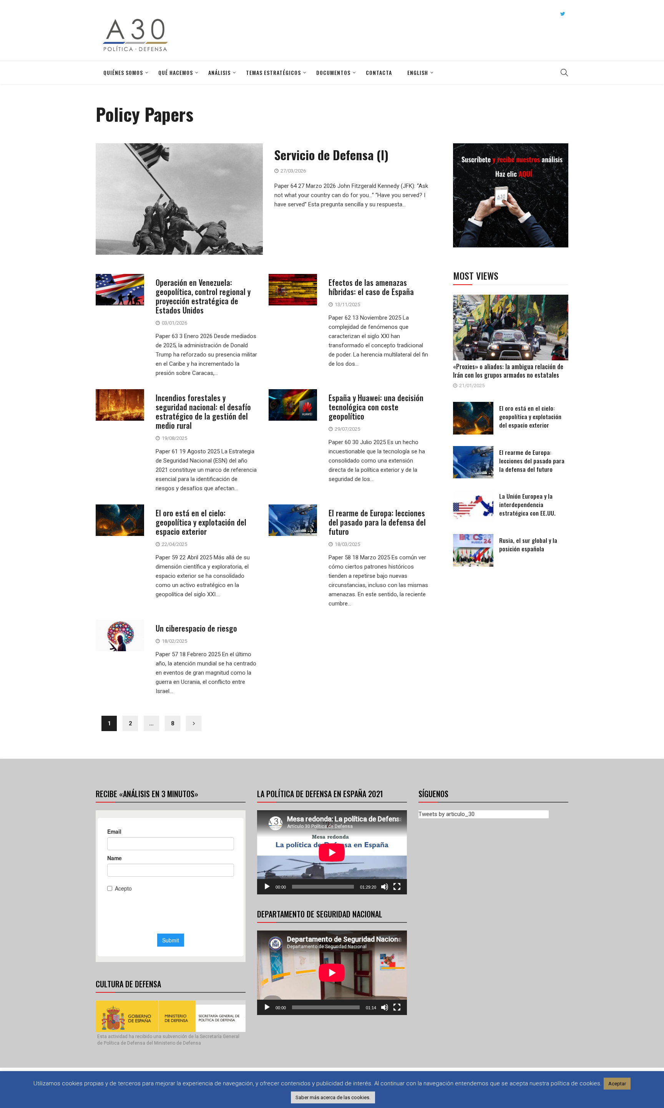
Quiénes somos (123, 72)
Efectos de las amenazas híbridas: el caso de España (371, 287)
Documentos (333, 72)
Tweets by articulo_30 (446, 814)
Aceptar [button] (617, 1083)
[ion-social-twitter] (562, 14)
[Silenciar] (384, 887)
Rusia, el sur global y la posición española (528, 544)
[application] (332, 852)
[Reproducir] (267, 887)
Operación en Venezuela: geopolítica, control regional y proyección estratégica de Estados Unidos (203, 296)
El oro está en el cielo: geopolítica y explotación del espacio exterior (201, 522)
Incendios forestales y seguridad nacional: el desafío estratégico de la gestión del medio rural (203, 411)
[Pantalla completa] (397, 887)
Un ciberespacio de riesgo (196, 628)
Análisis (219, 72)
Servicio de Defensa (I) (331, 155)
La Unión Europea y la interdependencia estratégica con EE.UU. (527, 504)
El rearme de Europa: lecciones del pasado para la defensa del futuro (377, 522)
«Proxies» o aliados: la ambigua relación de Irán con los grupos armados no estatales (508, 371)
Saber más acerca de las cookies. (332, 1097)
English (417, 72)
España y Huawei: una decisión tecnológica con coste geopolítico (376, 407)
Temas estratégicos (273, 72)
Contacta (379, 72)
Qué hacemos (175, 72)
